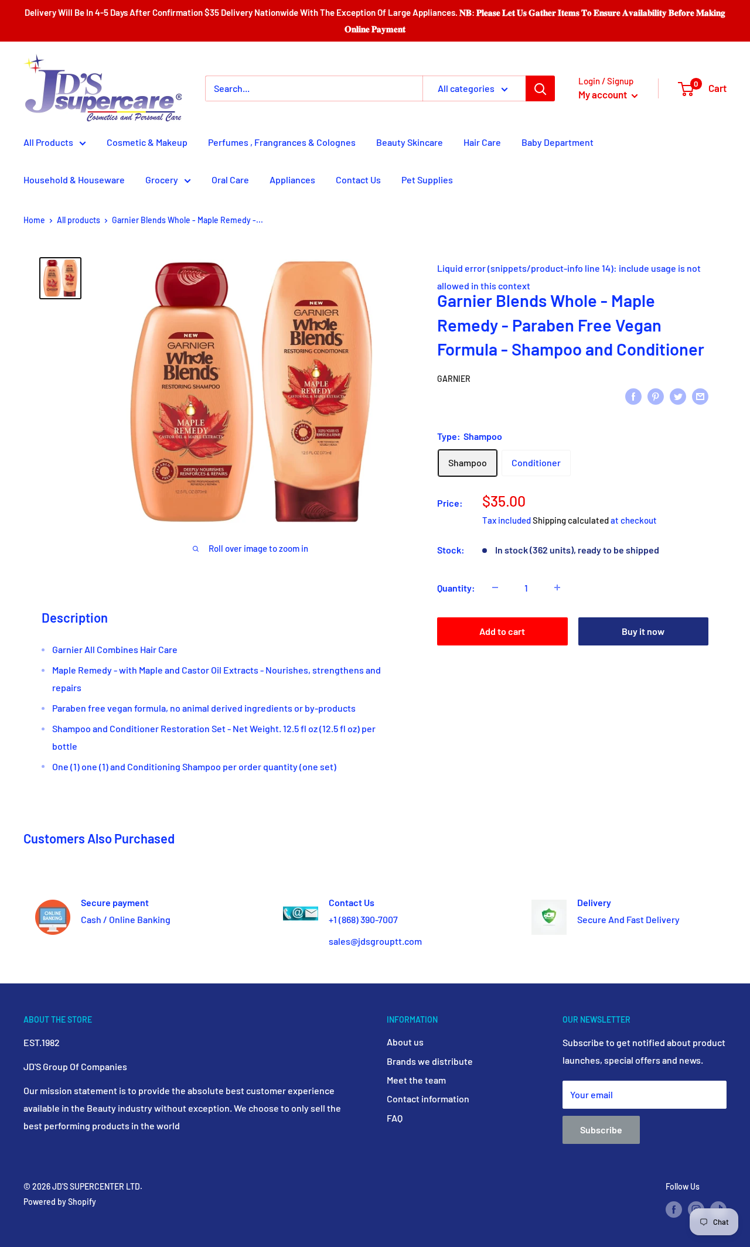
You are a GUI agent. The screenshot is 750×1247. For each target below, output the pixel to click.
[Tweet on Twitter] (678, 396)
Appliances (292, 179)
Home (34, 220)
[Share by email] (700, 396)
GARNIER (454, 378)
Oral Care (230, 179)
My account (603, 94)
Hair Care (482, 142)
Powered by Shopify (59, 1202)
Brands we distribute (430, 1061)
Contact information (428, 1098)
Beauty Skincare (409, 142)
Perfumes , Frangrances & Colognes (282, 142)
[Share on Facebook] (633, 396)
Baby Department (557, 142)
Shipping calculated (571, 519)
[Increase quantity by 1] (557, 587)
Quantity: (456, 587)
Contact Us (358, 179)
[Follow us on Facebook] (674, 1209)
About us (405, 1041)
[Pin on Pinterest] (655, 396)
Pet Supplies (427, 179)
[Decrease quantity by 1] (495, 587)
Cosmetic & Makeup (147, 142)
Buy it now (643, 630)
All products (78, 220)
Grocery (161, 179)
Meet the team (416, 1079)
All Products (48, 142)
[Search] (540, 88)
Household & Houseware (74, 179)
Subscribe (601, 1129)
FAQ (395, 1117)
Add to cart (502, 630)
